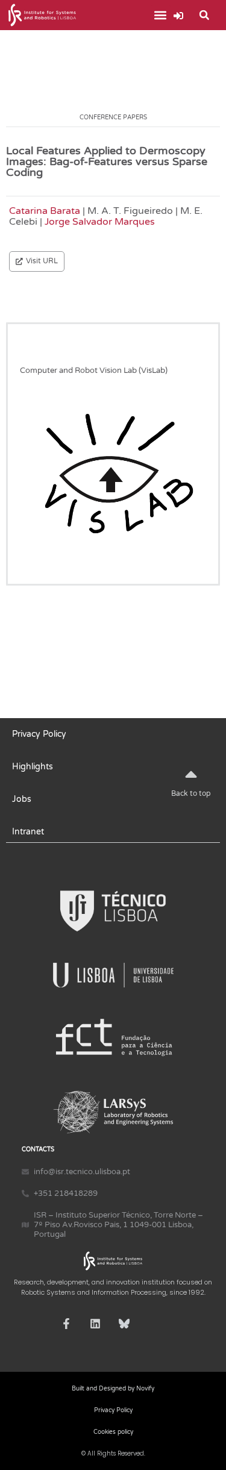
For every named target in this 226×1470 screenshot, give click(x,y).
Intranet (28, 832)
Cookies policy (113, 1432)
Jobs (21, 799)
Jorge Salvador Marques (100, 221)
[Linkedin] (95, 1323)
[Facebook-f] (66, 1323)
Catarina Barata (44, 210)
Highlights (32, 767)
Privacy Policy (39, 734)
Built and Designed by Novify (113, 1388)
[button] (161, 15)
